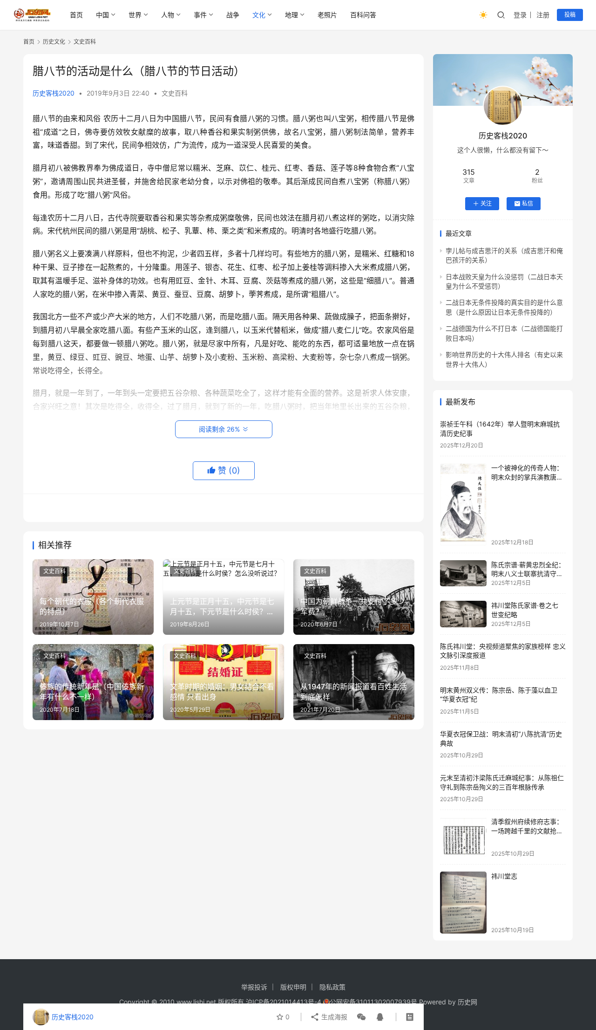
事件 (200, 15)
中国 (102, 15)
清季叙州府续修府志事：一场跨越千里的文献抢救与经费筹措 (527, 830)
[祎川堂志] (463, 903)
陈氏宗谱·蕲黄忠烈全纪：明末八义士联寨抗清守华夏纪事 (528, 574)
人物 (167, 15)
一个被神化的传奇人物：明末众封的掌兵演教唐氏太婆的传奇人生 (527, 477)
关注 (486, 203)
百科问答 (363, 15)
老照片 (327, 15)
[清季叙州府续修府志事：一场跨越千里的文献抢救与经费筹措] (463, 837)
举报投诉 (254, 987)
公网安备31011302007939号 (373, 1002)
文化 (258, 15)
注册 (542, 15)
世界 (135, 15)
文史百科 (175, 93)
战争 (232, 15)
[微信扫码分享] (361, 1017)
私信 (527, 203)
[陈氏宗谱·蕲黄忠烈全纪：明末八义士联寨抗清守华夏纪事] (463, 573)
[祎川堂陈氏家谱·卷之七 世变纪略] (463, 614)
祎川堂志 (504, 876)
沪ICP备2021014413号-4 (284, 1002)
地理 (291, 15)
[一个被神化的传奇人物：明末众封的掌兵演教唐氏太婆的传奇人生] (463, 504)
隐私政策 (332, 987)
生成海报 (333, 1017)
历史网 (467, 1002)
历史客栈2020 (53, 93)
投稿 (570, 14)
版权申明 (293, 987)
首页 (76, 15)
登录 (520, 15)
